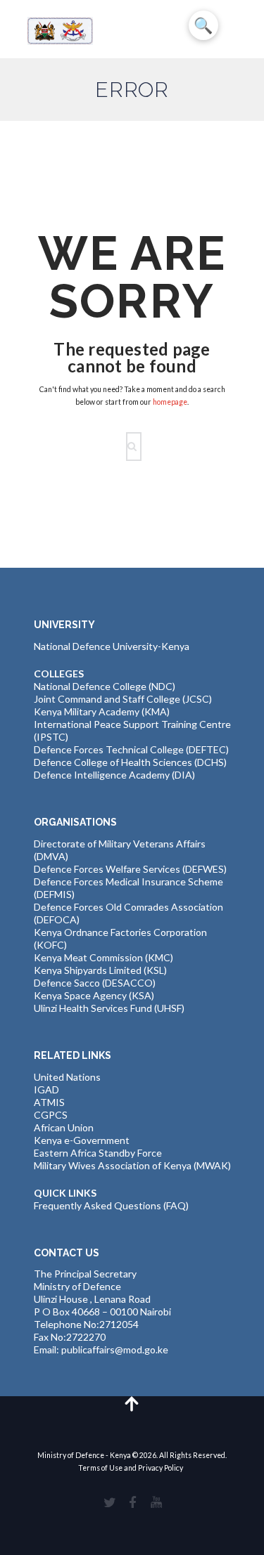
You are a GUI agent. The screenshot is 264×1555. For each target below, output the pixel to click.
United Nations (67, 1077)
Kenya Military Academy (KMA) (102, 711)
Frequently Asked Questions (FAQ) (111, 1205)
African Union (64, 1127)
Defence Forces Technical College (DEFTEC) (131, 749)
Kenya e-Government (82, 1140)
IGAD (46, 1089)
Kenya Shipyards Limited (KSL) (100, 970)
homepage (170, 402)
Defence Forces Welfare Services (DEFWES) (130, 869)
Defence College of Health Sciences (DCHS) (130, 762)
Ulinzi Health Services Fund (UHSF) (109, 1008)
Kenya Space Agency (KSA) (94, 995)
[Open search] (135, 447)
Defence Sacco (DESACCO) (95, 983)
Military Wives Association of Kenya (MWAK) (132, 1165)
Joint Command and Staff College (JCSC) (123, 699)
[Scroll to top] (132, 1403)
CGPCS (51, 1115)
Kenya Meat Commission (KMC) (103, 957)
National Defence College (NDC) (104, 686)
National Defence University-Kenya (111, 646)
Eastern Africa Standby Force (98, 1153)
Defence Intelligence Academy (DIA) (114, 775)
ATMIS (49, 1102)
